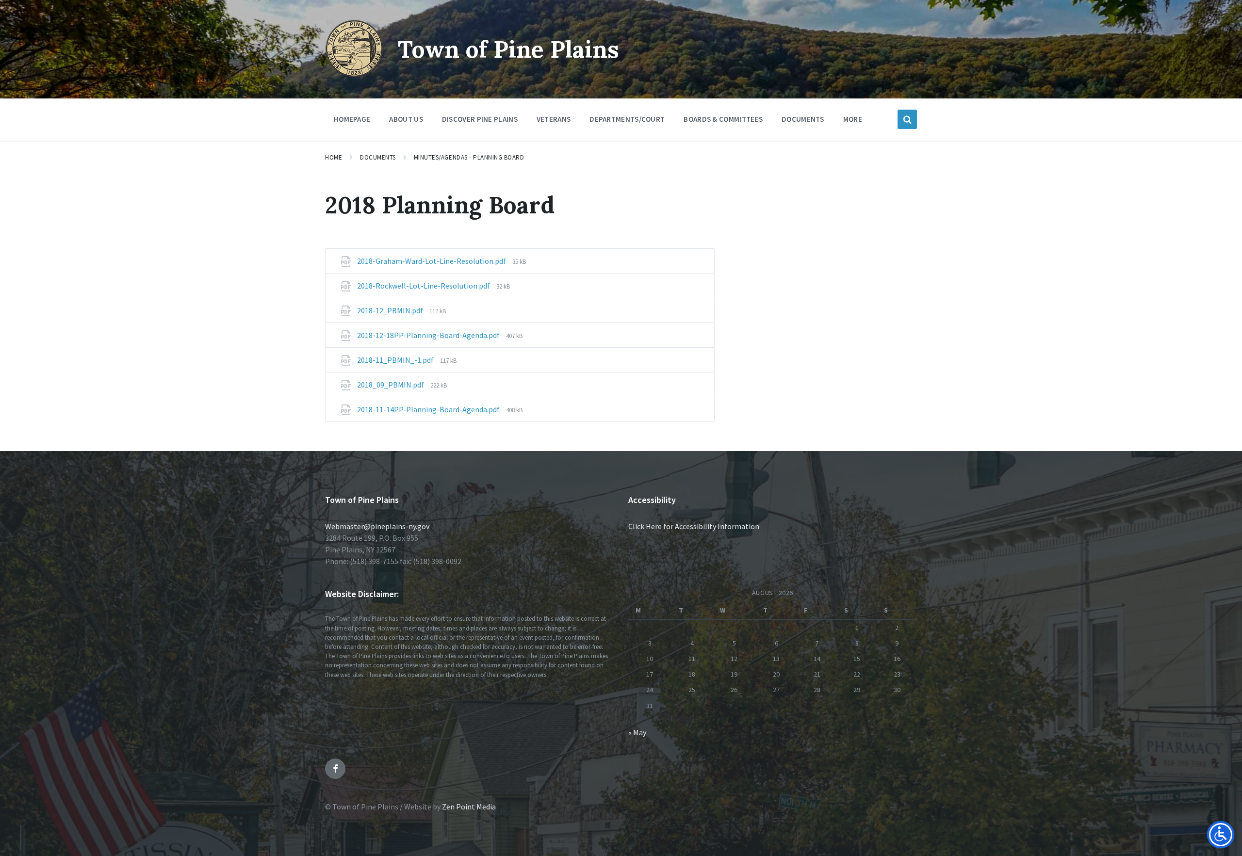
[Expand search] (907, 119)
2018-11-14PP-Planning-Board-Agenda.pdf (429, 409)
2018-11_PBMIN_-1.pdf (396, 360)
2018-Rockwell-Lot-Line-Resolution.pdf (424, 286)
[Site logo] (354, 75)
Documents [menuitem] (803, 119)
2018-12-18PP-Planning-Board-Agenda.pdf (429, 335)
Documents (378, 157)
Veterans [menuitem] (554, 119)
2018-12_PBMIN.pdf (391, 310)
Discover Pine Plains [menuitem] (480, 119)
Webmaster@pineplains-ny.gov (377, 526)
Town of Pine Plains (508, 49)
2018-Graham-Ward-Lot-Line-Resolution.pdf (432, 261)
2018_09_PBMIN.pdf (391, 384)
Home (333, 157)
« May (637, 732)
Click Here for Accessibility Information (693, 526)
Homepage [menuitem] (352, 119)
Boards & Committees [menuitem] (723, 119)
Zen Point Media (469, 806)
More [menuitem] (852, 119)
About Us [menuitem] (406, 119)
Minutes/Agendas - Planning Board (469, 157)
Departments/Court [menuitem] (627, 119)
